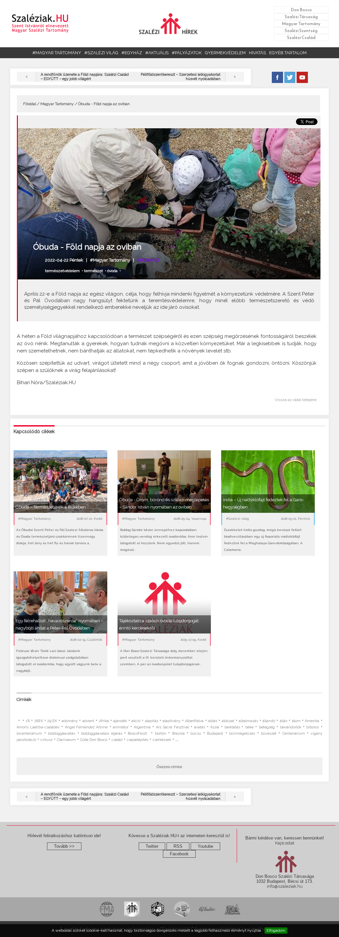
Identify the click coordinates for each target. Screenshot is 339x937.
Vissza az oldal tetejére (295, 399)
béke (249, 727)
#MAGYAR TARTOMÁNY (56, 52)
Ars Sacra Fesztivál (172, 727)
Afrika (104, 721)
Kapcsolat (284, 842)
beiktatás (232, 727)
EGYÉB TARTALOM (288, 52)
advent (88, 721)
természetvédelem (62, 270)
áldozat (228, 721)
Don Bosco (301, 10)
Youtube (205, 846)
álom (296, 721)
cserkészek (162, 740)
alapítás (151, 721)
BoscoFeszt (138, 733)
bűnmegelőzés (242, 733)
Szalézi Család (301, 37)
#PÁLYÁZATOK (187, 52)
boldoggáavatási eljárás (101, 733)
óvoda (112, 270)
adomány (70, 721)
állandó (269, 721)
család (117, 740)
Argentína (142, 727)
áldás (212, 721)
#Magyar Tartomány (110, 260)
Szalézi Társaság (301, 17)
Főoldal (29, 104)
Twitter (152, 846)
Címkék (24, 699)
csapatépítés (137, 740)
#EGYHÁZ (131, 52)
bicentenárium (29, 733)
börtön (160, 733)
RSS (177, 846)
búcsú (195, 733)
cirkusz (46, 740)
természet (93, 270)
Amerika (312, 721)
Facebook (179, 853)
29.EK (52, 721)
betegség (267, 727)
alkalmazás (248, 721)
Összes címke (169, 766)
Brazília (178, 733)
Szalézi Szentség (301, 30)
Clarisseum (66, 740)
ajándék (120, 721)
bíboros (312, 727)
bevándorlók (290, 727)
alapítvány (171, 721)
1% (28, 721)
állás (283, 721)
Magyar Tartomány (301, 23)
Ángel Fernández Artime (86, 727)
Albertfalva (194, 721)
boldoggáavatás (61, 733)
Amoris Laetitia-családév (38, 727)
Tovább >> (64, 846)
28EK (38, 721)
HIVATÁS (257, 52)
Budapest (215, 733)
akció (135, 721)
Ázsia (214, 727)
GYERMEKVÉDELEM (225, 52)
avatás (199, 727)
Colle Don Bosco (93, 740)
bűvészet (268, 733)
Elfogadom (275, 930)
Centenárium (293, 733)
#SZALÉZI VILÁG (101, 52)
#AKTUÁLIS (157, 52)
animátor (120, 727)
